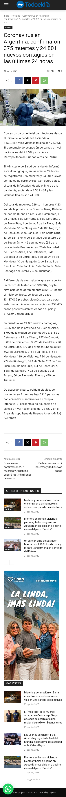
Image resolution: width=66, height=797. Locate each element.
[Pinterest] (35, 80)
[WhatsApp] (44, 80)
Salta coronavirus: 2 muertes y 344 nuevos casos (49, 467)
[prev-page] (6, 562)
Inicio (6, 15)
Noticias (16, 15)
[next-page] (12, 562)
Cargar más (32, 779)
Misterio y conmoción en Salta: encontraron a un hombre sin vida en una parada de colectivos (43, 504)
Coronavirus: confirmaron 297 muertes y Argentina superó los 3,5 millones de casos (18, 471)
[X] (27, 80)
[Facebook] (19, 80)
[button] (8, 789)
